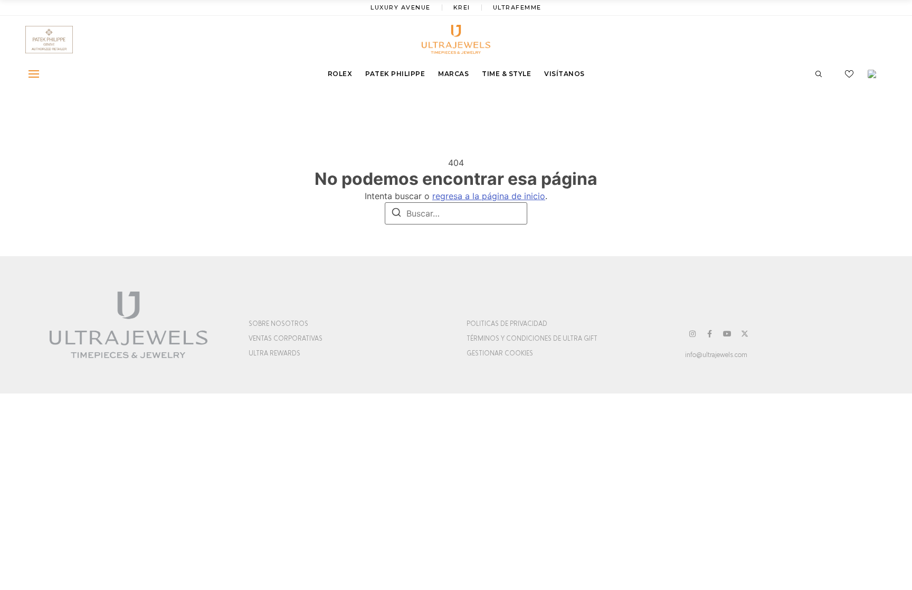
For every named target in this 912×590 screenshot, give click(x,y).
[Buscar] (396, 214)
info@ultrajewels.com (716, 355)
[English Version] (875, 74)
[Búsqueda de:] (456, 213)
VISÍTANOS (564, 74)
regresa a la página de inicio (488, 196)
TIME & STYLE (506, 74)
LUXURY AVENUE (400, 7)
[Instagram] (692, 333)
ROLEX (340, 74)
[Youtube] (727, 333)
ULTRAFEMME (517, 7)
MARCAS (453, 74)
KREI (461, 7)
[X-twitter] (744, 333)
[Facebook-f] (709, 333)
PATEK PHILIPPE (395, 74)
